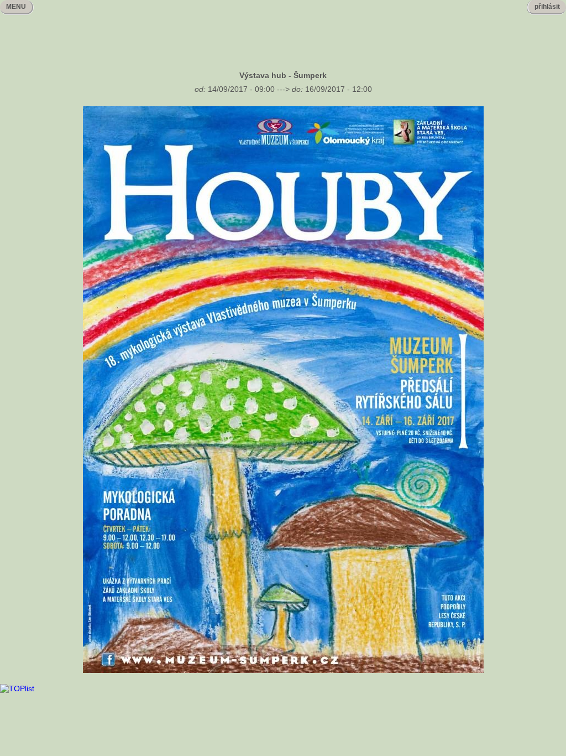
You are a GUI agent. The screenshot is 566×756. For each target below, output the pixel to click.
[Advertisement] (283, 34)
